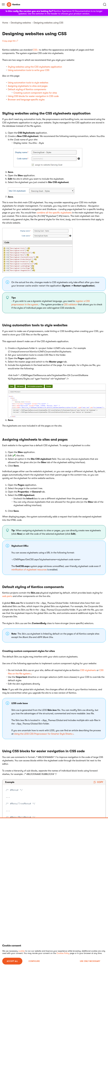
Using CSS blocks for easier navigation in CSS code (33, 96)
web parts (7, 596)
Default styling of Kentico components (27, 89)
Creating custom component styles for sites (35, 93)
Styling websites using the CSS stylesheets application (35, 67)
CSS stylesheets (88, 670)
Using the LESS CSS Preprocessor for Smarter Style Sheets (43, 734)
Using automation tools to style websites (28, 82)
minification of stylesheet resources (29, 569)
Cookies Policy (63, 953)
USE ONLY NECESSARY (90, 961)
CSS (35, 50)
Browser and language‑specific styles (26, 99)
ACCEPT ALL (12, 961)
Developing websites (21, 22)
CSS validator (70, 304)
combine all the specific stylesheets (54, 212)
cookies (21, 951)
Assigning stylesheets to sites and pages (28, 86)
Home (5, 22)
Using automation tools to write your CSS (28, 70)
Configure (34, 961)
